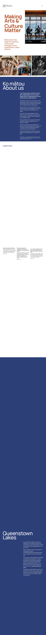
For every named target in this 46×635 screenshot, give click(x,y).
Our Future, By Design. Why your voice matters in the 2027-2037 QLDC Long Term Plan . (36, 250)
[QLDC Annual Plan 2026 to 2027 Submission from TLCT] (9, 246)
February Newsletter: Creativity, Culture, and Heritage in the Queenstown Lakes (23, 250)
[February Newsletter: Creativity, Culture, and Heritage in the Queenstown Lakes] (23, 246)
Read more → (5, 253)
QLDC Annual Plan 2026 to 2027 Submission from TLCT (9, 249)
